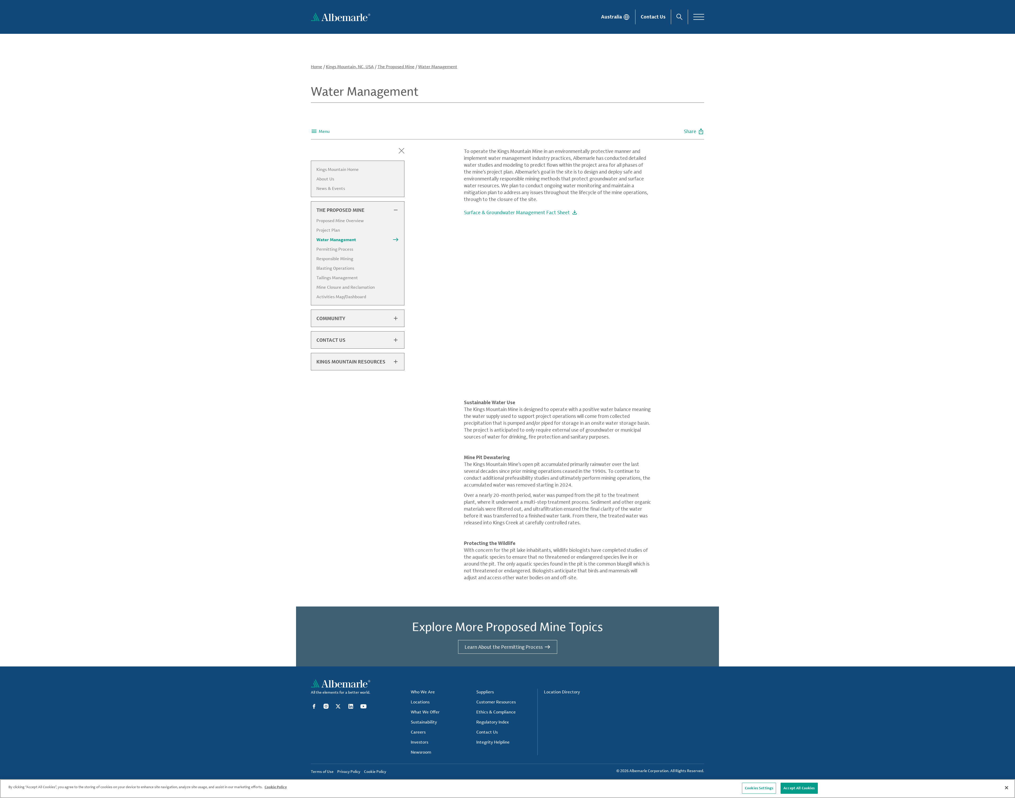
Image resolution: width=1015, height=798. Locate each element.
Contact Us (653, 16)
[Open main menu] (698, 17)
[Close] (1006, 788)
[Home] (340, 17)
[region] (507, 788)
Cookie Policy (276, 787)
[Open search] (679, 17)
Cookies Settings (759, 788)
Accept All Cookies (799, 788)
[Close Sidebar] (401, 151)
